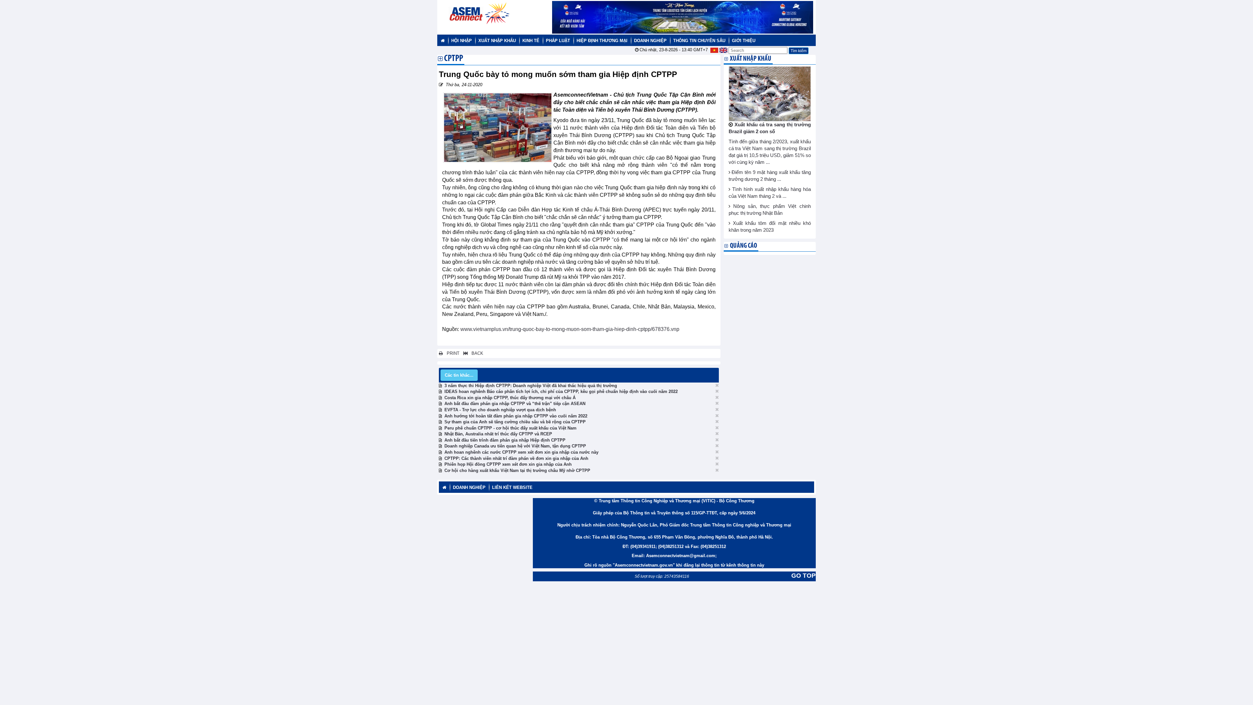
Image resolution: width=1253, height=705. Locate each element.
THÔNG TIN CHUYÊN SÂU (699, 40)
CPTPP (453, 59)
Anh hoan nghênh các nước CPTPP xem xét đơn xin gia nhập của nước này (521, 452)
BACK (475, 353)
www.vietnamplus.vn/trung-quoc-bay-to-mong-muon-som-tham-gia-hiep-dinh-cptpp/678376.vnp (569, 329)
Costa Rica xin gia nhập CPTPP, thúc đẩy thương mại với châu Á (510, 397)
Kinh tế (530, 40)
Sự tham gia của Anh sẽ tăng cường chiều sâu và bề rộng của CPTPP (515, 421)
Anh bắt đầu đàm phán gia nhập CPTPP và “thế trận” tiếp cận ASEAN (514, 403)
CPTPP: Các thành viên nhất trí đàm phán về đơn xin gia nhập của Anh (516, 458)
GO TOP (803, 575)
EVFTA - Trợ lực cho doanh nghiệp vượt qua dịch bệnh (500, 409)
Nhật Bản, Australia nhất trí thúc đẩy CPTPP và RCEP (498, 433)
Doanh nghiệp (650, 40)
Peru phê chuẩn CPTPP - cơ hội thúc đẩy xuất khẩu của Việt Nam (510, 428)
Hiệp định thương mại (602, 40)
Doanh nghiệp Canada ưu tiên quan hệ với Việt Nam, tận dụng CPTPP (515, 446)
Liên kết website (512, 487)
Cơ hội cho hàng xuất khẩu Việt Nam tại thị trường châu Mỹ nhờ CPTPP (517, 470)
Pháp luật (558, 40)
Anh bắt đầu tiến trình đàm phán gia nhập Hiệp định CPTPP (504, 440)
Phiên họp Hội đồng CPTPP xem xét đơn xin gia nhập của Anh (508, 464)
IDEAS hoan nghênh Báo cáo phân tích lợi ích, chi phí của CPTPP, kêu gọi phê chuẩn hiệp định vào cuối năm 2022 (561, 391)
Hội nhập (461, 40)
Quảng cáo (743, 246)
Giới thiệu (743, 40)
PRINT (451, 353)
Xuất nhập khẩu (497, 40)
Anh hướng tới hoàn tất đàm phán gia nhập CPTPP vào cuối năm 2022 (515, 416)
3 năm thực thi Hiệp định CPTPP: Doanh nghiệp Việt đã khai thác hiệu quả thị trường (530, 385)
